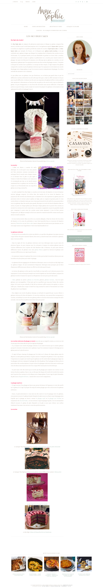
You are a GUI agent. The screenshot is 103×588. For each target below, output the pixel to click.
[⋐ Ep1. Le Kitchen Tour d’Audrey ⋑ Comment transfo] (79, 103)
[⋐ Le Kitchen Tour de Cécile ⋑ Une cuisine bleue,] (71, 86)
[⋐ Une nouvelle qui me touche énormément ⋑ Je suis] (71, 112)
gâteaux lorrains (49, 280)
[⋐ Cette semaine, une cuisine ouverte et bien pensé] (88, 120)
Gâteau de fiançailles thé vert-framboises (40, 532)
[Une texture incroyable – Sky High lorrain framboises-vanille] (37, 487)
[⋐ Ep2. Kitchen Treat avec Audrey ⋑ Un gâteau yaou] (71, 103)
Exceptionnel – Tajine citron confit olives (35, 575)
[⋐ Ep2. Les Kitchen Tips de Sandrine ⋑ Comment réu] (71, 95)
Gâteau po (57, 472)
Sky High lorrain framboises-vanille (38, 504)
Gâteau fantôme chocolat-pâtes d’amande (49, 446)
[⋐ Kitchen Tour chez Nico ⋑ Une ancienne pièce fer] (79, 120)
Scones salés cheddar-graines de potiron (84, 575)
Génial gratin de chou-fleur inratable (19, 575)
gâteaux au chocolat (33, 280)
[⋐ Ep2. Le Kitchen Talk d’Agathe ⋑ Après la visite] (79, 112)
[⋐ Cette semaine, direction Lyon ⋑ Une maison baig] (71, 120)
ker (60, 472)
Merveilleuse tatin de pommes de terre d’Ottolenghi (68, 575)
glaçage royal (41, 398)
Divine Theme (45, 586)
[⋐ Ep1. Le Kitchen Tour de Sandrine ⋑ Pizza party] (79, 95)
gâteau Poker (38, 250)
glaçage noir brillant (55, 398)
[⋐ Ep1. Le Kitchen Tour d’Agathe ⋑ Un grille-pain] (88, 112)
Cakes (13, 280)
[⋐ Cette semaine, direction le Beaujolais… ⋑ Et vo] (88, 95)
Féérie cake (30, 223)
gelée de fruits (24, 376)
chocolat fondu (23, 400)
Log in (69, 586)
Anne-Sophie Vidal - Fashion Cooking (51, 15)
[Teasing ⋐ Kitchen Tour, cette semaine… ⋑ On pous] (88, 103)
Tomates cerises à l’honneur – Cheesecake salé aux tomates (51, 575)
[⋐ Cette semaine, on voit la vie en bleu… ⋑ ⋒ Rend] (79, 86)
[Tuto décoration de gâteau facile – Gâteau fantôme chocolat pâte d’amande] (37, 428)
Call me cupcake (50, 161)
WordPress (64, 586)
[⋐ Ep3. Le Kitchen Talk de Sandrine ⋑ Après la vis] (88, 86)
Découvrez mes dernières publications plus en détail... (79, 239)
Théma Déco (19, 223)
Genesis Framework (55, 586)
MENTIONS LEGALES (67, 585)
